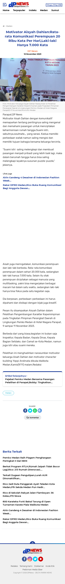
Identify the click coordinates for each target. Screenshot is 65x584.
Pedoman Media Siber (32, 569)
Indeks (32, 10)
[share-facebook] (25, 410)
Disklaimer (39, 566)
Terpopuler (19, 10)
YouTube (42, 562)
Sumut (55, 10)
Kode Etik (50, 566)
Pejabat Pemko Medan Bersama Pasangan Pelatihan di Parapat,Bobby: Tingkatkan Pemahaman (29, 381)
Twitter (36, 562)
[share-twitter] (30, 410)
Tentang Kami (26, 566)
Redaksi (14, 566)
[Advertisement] (32, 225)
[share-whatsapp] (35, 410)
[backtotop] (32, 544)
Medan (44, 10)
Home (6, 10)
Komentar (34, 417)
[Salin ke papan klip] (40, 410)
